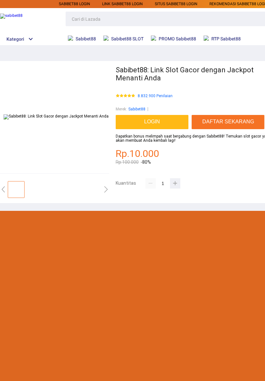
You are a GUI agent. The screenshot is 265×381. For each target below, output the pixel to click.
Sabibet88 (136, 109)
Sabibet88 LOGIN (74, 4)
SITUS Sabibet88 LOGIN (176, 4)
